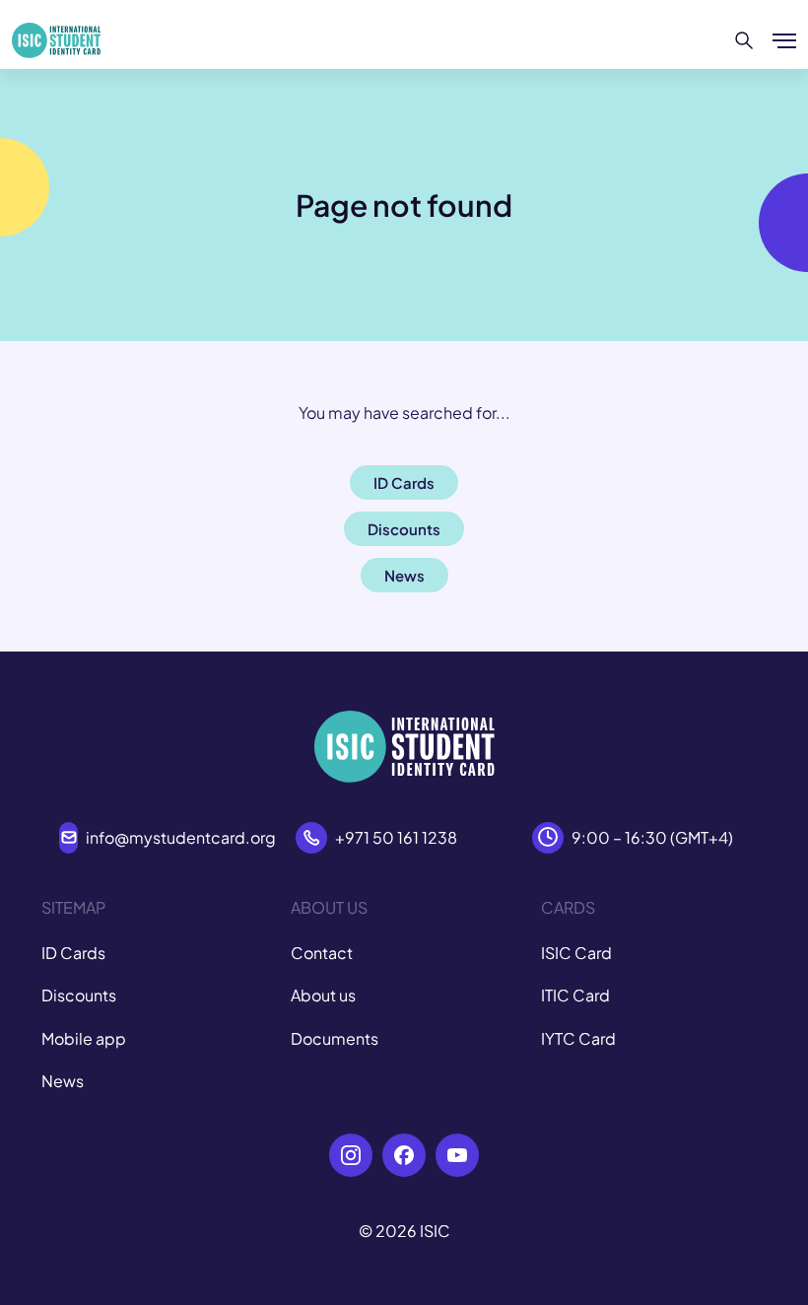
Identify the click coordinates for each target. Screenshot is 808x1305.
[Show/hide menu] (784, 40)
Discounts (78, 995)
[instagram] (350, 1155)
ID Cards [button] (404, 482)
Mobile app (83, 1038)
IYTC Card (578, 1038)
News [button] (404, 575)
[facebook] (404, 1155)
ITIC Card (575, 995)
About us (323, 995)
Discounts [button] (404, 528)
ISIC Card (576, 952)
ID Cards (73, 952)
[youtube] (457, 1155)
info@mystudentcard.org (181, 837)
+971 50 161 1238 (396, 837)
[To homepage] (56, 40)
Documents (334, 1038)
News (62, 1080)
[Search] (744, 40)
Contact (322, 952)
